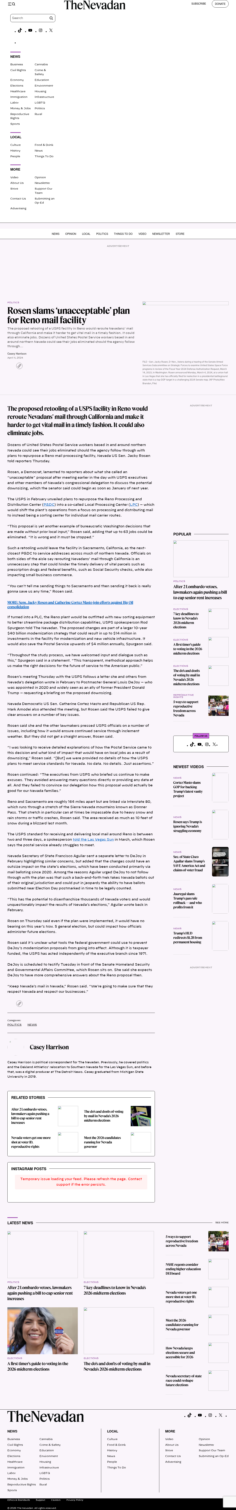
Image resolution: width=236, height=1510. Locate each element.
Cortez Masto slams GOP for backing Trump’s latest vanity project (188, 789)
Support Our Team (212, 1450)
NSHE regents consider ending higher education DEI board (183, 1269)
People (15, 156)
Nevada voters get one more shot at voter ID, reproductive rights (31, 1142)
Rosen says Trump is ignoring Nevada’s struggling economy (187, 826)
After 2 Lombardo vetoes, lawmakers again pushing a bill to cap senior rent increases (30, 1116)
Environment (44, 86)
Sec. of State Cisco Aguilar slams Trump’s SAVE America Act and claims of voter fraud (189, 863)
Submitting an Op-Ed (214, 1456)
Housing (40, 91)
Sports (15, 124)
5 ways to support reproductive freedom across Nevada (185, 708)
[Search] (51, 18)
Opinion (40, 177)
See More (222, 1222)
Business (16, 64)
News (39, 151)
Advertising (18, 208)
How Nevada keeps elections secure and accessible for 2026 (180, 1352)
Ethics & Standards (18, 1500)
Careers (55, 1500)
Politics (40, 108)
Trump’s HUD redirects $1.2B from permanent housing (187, 937)
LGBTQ (40, 103)
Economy (17, 80)
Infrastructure (44, 97)
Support (40, 1500)
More (170, 1431)
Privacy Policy (74, 1500)
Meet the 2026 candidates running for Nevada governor (102, 1142)
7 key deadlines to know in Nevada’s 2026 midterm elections (186, 620)
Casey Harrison (17, 353)
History (15, 151)
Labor (14, 103)
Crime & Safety (50, 1445)
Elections (16, 86)
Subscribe (198, 3)
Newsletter (42, 183)
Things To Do (44, 156)
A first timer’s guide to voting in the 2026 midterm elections (187, 649)
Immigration (18, 97)
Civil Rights (18, 70)
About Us (17, 183)
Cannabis (41, 64)
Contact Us (18, 199)
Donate (220, 4)
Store (14, 189)
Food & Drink (44, 145)
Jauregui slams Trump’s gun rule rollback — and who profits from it (187, 900)
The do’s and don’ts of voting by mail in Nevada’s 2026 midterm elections (103, 1116)
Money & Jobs (20, 108)
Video (14, 177)
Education (42, 80)
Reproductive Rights (21, 1484)
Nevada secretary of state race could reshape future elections (184, 1380)
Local (86, 234)
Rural (38, 114)
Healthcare (17, 91)
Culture (15, 145)
